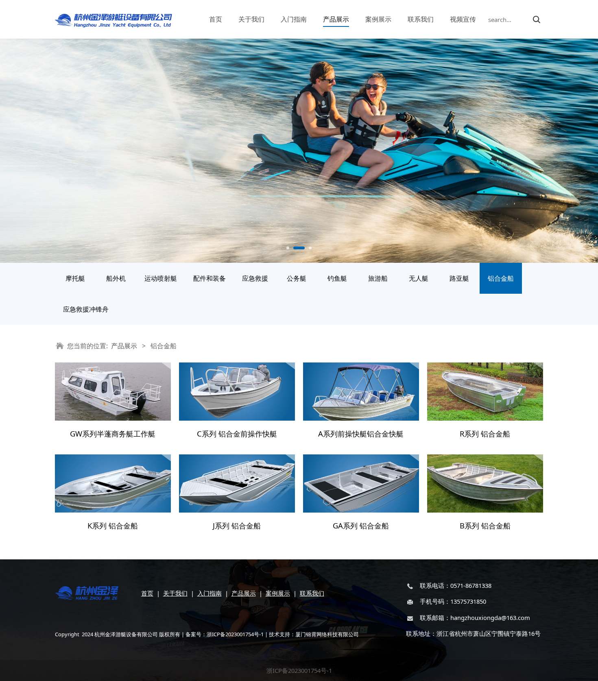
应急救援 (255, 278)
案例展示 (378, 19)
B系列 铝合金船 (485, 525)
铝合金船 (501, 278)
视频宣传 (463, 19)
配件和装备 (209, 278)
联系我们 (421, 19)
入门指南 (294, 19)
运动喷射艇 (160, 278)
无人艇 (418, 278)
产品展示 (336, 19)
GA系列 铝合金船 (361, 525)
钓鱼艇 (337, 278)
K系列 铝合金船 (112, 525)
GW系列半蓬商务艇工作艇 (112, 433)
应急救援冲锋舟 (86, 309)
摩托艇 (75, 278)
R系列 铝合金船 (485, 433)
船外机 (116, 278)
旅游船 (378, 278)
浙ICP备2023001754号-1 (299, 670)
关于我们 (251, 19)
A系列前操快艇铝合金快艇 (361, 433)
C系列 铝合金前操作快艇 (237, 433)
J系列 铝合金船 (237, 525)
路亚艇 (459, 278)
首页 (215, 19)
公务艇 (296, 278)
